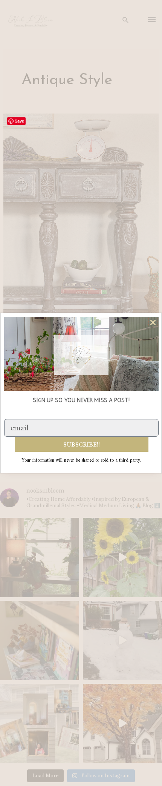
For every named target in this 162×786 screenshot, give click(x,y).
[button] (153, 322)
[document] (81, 393)
